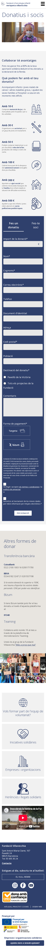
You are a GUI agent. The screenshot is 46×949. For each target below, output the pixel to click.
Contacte (7, 863)
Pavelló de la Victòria (19, 377)
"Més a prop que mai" (25, 644)
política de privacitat (12, 489)
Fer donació (23, 513)
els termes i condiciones (29, 487)
